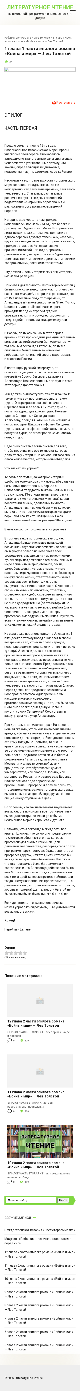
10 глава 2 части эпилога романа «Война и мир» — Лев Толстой (35, 1165)
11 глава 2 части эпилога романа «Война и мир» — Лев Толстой (35, 1094)
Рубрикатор (11, 37)
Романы (26, 37)
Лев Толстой (42, 37)
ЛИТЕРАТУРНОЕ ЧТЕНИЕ (40, 7)
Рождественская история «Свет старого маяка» (39, 1230)
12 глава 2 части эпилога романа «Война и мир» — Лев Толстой (35, 1023)
